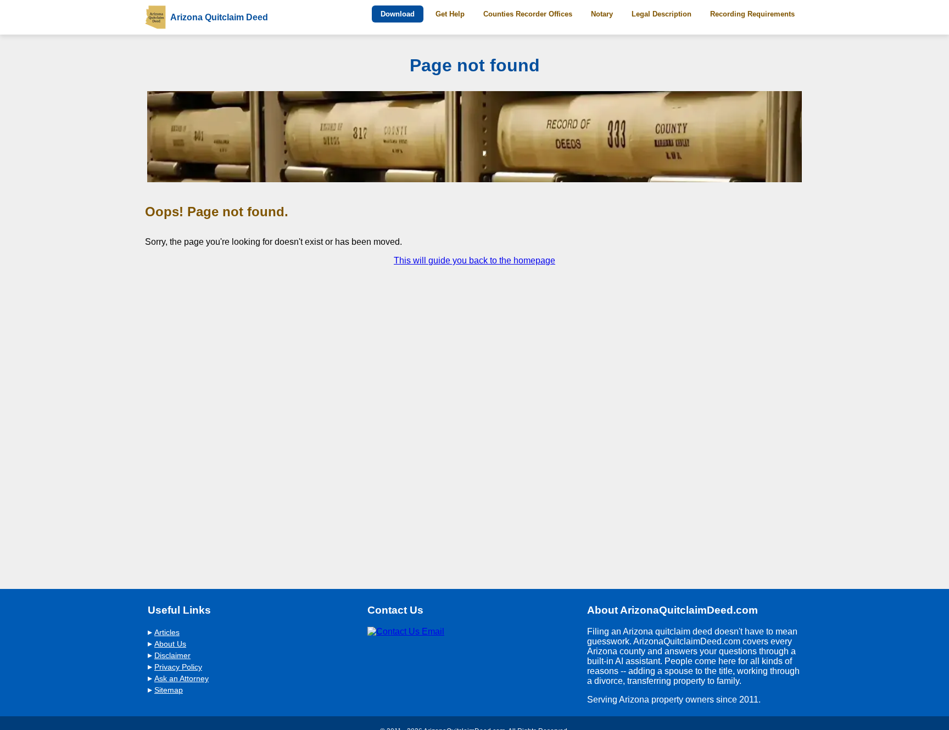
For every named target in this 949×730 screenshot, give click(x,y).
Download (398, 14)
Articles (167, 632)
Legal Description (661, 14)
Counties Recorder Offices (527, 14)
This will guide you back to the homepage (474, 260)
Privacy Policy (178, 667)
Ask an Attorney (181, 679)
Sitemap (168, 690)
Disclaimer (172, 656)
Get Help (450, 14)
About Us (170, 644)
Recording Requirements (752, 14)
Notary (602, 14)
